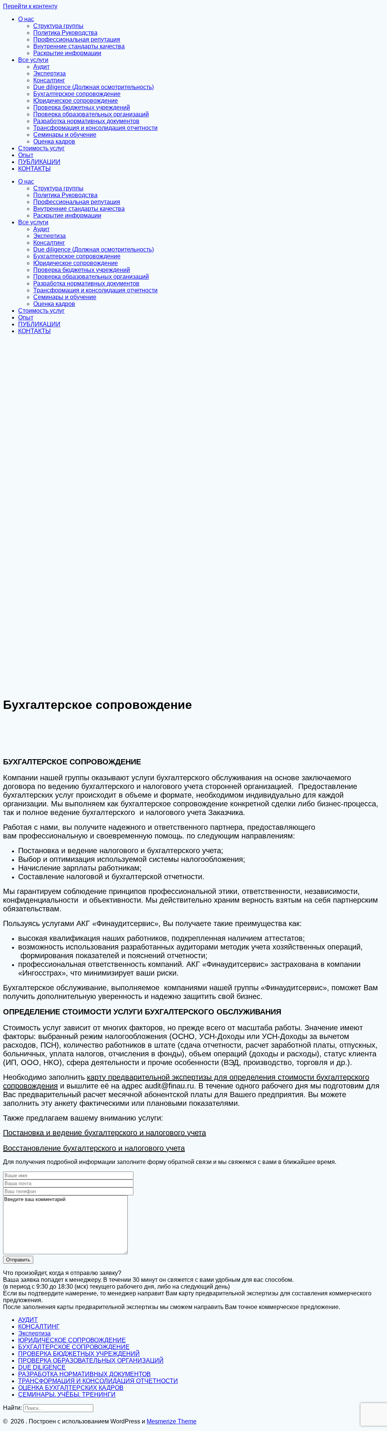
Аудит (41, 66)
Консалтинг (49, 80)
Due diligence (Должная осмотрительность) (93, 87)
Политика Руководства (65, 32)
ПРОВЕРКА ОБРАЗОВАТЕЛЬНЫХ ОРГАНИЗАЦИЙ (91, 1360)
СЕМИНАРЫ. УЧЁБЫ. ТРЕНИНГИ (67, 1394)
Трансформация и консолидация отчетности (95, 128)
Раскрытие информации (67, 53)
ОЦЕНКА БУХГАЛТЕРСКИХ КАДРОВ (71, 1388)
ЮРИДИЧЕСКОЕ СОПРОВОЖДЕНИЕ (72, 1340)
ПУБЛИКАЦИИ (39, 162)
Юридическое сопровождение (75, 100)
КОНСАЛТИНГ (39, 1326)
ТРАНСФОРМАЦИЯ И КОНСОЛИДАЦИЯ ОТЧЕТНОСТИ (98, 1381)
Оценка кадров (54, 141)
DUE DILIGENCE (42, 1367)
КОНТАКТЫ (34, 168)
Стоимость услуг (41, 148)
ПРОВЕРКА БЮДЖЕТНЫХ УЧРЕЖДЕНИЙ (79, 1354)
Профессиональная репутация (76, 39)
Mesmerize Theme (172, 1421)
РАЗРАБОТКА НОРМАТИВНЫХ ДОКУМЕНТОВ (84, 1374)
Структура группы (58, 26)
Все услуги (33, 60)
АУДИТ (28, 1320)
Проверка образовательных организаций (91, 114)
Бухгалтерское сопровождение (77, 94)
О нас (26, 19)
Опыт (25, 155)
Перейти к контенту (30, 6)
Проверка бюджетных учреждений (81, 107)
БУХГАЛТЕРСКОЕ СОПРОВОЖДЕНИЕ (74, 1347)
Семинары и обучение (64, 134)
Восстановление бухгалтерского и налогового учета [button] (94, 1148)
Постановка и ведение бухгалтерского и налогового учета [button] (104, 1132)
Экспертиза (49, 73)
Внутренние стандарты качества (79, 46)
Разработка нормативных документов (86, 121)
